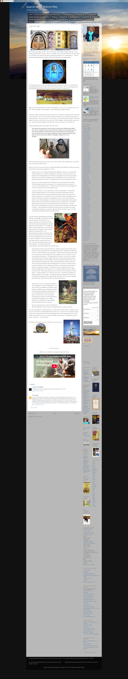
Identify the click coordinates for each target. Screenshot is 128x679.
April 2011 (85, 238)
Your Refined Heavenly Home (89, 617)
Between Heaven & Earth (76, 19)
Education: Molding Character (89, 629)
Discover (94, 467)
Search (93, 488)
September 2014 (86, 226)
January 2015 (85, 222)
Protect (93, 478)
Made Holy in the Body (88, 632)
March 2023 (85, 133)
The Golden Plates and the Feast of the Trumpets (86, 462)
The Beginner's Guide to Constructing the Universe (86, 396)
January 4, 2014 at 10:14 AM (37, 391)
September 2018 (86, 183)
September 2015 (86, 212)
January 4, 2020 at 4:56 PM (38, 405)
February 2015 (86, 220)
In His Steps (85, 603)
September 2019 (86, 172)
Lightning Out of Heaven (88, 613)
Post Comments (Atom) (38, 416)
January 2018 (86, 188)
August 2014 (85, 227)
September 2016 (86, 199)
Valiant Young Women (88, 534)
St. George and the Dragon (88, 533)
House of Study (45, 17)
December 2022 (86, 137)
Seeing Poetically (80, 14)
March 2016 (85, 204)
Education (94, 506)
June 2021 (85, 146)
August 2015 (85, 213)
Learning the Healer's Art (88, 598)
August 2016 (85, 201)
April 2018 (85, 187)
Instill (93, 481)
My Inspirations (89, 19)
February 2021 (86, 153)
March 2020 (85, 165)
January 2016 (86, 208)
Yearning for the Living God (89, 564)
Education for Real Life (88, 590)
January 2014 (86, 233)
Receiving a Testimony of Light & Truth (86, 373)
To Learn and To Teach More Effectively (91, 634)
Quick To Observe (86, 615)
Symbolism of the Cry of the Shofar (94, 108)
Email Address (91, 309)
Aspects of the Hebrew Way (41, 7)
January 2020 (86, 169)
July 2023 (85, 132)
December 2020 (86, 155)
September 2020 (86, 158)
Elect (93, 504)
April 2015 (85, 217)
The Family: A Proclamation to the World (90, 641)
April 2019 (85, 178)
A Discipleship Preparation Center (89, 601)
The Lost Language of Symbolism (85, 406)
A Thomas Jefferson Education (89, 574)
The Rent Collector (86, 531)
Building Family (63, 17)
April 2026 (85, 126)
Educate (93, 480)
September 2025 (86, 128)
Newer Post (32, 414)
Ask (93, 465)
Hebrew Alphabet (86, 400)
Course (93, 495)
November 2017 (86, 192)
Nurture (93, 476)
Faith (93, 492)
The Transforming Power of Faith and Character (90, 623)
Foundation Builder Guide (54, 14)
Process (93, 494)
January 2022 (86, 144)
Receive (93, 474)
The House (54, 17)
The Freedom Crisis (85, 454)
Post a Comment (34, 408)
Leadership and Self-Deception (89, 543)
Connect (93, 503)
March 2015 (85, 219)
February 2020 (86, 167)
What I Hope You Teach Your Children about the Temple (91, 609)
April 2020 (85, 164)
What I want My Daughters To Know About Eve (91, 648)
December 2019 (86, 171)
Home (30, 14)
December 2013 (86, 235)
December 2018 (86, 181)
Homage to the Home (87, 644)
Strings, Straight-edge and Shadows (86, 377)
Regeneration (94, 469)
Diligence (94, 487)
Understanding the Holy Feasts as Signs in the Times (94, 98)
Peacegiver (85, 548)
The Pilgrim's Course (68, 14)
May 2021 (85, 148)
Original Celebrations (34, 17)
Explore (93, 463)
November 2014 (86, 224)
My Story (31, 21)
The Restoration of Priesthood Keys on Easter (86, 467)
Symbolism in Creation (40, 14)
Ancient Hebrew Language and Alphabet (86, 392)
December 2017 (86, 190)
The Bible (85, 580)
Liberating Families (91, 14)
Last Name (91, 317)
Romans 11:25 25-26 (93, 261)
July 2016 (85, 203)
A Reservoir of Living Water (89, 606)
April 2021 (85, 149)
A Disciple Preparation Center (89, 582)
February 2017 (86, 195)
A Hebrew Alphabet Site (86, 402)
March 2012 (85, 236)
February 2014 (86, 231)
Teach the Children (86, 570)
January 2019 (86, 180)
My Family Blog (86, 436)
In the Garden (95, 17)
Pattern (93, 497)
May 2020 (85, 162)
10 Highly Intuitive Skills (86, 381)
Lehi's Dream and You (87, 611)
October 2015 (85, 210)
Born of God (85, 592)
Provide (93, 472)
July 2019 (85, 174)
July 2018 (85, 185)
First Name (91, 313)
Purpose (93, 501)
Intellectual (94, 485)
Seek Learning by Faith (87, 596)
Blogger (82, 667)
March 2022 (85, 142)
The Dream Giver (86, 547)
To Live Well (86, 627)
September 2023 (86, 130)
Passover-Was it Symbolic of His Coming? (86, 471)
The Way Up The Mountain (92, 87)
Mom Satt (34, 395)
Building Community (75, 17)
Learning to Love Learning (88, 594)
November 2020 (86, 157)
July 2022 (85, 141)
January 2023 (86, 135)
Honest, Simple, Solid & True (89, 599)
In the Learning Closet (49, 19)
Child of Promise (86, 605)
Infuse (93, 483)
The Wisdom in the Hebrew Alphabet (86, 412)
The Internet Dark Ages (36, 387)
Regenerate (94, 471)
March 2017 (85, 194)
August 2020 (85, 160)
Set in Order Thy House (88, 625)
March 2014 (85, 229)
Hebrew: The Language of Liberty (85, 458)
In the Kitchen (85, 17)
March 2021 (85, 151)
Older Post (77, 414)
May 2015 (85, 215)
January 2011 (85, 240)
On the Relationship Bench (35, 19)
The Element (85, 572)
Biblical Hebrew (86, 409)
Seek (93, 490)
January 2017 (85, 197)
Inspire (93, 499)
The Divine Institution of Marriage (90, 646)
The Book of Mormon (87, 578)
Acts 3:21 (86, 261)
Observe (93, 462)
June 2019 (85, 176)
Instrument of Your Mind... (88, 630)
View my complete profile (86, 428)
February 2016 (86, 206)
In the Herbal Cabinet (62, 19)
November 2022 (86, 139)
